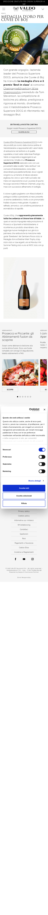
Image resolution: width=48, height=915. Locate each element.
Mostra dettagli (34, 481)
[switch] (42, 457)
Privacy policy (24, 511)
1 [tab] (17, 396)
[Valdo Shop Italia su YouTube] (24, 559)
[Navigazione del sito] (3, 9)
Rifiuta (24, 503)
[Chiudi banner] (44, 409)
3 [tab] (22, 396)
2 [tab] (20, 396)
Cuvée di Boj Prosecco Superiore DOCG (20, 142)
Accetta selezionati (24, 496)
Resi (24, 538)
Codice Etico (24, 548)
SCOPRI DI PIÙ (24, 132)
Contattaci (24, 529)
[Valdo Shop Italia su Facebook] (15, 559)
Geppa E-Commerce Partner (28, 572)
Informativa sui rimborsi (24, 520)
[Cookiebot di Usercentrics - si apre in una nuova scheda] (29, 409)
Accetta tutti (24, 488)
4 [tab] (25, 396)
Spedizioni (24, 534)
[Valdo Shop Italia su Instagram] (32, 559)
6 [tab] (30, 396)
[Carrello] (44, 9)
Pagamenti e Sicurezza (24, 543)
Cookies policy (24, 516)
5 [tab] (27, 396)
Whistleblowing (24, 525)
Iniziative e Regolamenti (24, 552)
